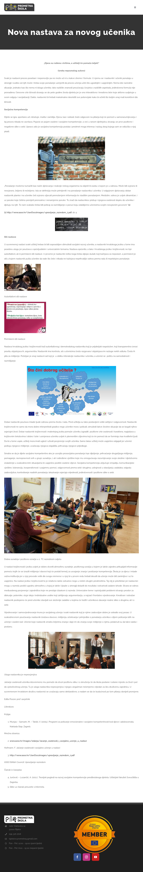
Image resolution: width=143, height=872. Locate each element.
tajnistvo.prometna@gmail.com (23, 839)
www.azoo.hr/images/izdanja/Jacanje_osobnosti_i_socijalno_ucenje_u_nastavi (48, 741)
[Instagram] (86, 857)
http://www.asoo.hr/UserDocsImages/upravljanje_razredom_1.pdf (39, 212)
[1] (129, 205)
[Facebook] (77, 857)
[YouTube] (95, 857)
